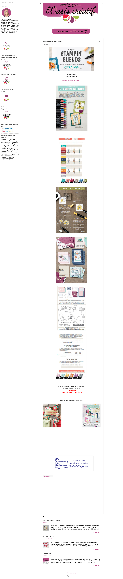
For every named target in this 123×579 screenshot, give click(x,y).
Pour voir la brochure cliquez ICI (71, 80)
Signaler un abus (71, 576)
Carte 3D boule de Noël (49, 537)
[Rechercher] (102, 4)
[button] (99, 41)
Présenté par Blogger (72, 573)
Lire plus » (96, 532)
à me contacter (75, 388)
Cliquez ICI (79, 400)
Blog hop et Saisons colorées (51, 520)
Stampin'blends (47, 476)
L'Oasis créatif (47, 553)
